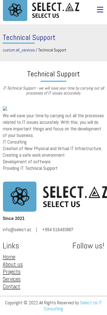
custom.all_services (19, 50)
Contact (11, 286)
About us (13, 264)
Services (12, 279)
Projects (12, 271)
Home (9, 256)
